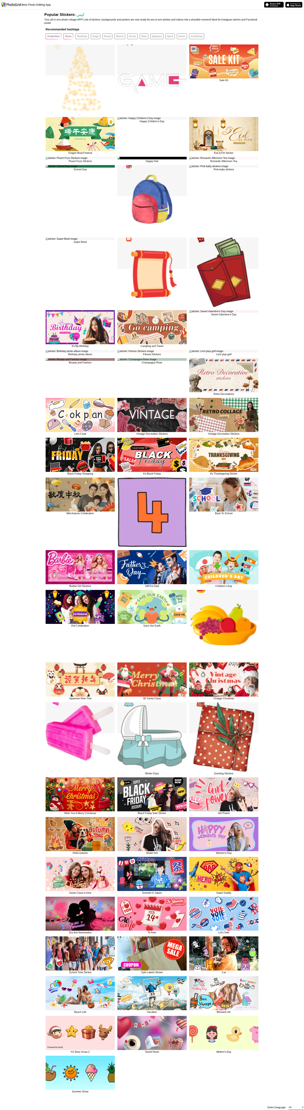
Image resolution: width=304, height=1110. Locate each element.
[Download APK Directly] (274, 5)
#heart (107, 36)
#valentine (53, 36)
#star (144, 36)
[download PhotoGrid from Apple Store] (293, 5)
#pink (170, 36)
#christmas (196, 36)
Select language (276, 1107)
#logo (95, 36)
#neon (181, 36)
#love (68, 36)
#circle (132, 36)
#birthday (82, 36)
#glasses (157, 36)
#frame (120, 36)
